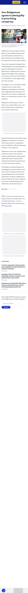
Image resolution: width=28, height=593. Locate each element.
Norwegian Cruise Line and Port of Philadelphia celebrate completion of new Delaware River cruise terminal (13, 276)
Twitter (11, 188)
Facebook (8, 188)
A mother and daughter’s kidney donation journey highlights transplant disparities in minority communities (13, 267)
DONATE (16, 2)
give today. (9, 206)
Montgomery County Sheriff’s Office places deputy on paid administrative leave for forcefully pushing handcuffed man (14, 285)
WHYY (6, 2)
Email (14, 188)
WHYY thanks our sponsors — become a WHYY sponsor (14, 133)
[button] (3, 590)
